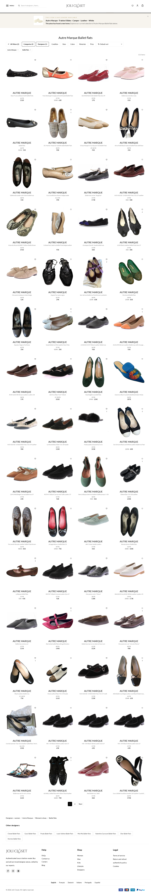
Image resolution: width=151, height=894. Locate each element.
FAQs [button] (44, 856)
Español (97, 882)
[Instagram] (13, 871)
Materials (82, 44)
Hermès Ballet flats (14, 839)
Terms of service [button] (119, 856)
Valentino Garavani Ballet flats (105, 834)
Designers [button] (81, 870)
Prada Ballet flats (46, 834)
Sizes (64, 44)
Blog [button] (43, 865)
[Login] (137, 5)
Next (80, 804)
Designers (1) (42, 44)
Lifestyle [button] (80, 866)
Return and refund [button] (119, 859)
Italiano (79, 882)
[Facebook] (8, 871)
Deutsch (70, 882)
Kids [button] (79, 863)
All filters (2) (14, 44)
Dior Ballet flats (125, 834)
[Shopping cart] (142, 5)
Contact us (46, 859)
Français (62, 882)
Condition (55, 44)
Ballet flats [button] (25, 50)
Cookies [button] (116, 866)
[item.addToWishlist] (35, 60)
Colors (72, 44)
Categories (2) (28, 44)
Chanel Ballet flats (14, 834)
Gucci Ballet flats (30, 834)
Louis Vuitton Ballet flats (65, 834)
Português (88, 882)
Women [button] (80, 856)
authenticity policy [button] (120, 863)
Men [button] (79, 859)
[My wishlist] (132, 5)
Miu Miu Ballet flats (84, 834)
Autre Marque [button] (12, 50)
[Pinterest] (18, 871)
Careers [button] (44, 862)
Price (92, 44)
